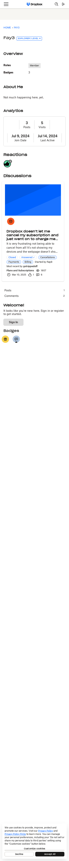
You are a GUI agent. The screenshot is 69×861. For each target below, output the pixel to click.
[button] (11, 221)
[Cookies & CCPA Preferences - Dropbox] (34, 841)
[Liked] (5, 339)
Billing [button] (28, 261)
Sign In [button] (13, 322)
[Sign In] (63, 4)
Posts (26, 127)
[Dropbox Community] (35, 4)
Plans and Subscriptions (20, 270)
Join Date (20, 140)
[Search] (56, 4)
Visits (42, 127)
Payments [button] (13, 261)
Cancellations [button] (47, 257)
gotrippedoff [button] (30, 266)
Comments (34, 295)
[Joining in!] (16, 339)
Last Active (47, 140)
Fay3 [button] (49, 261)
